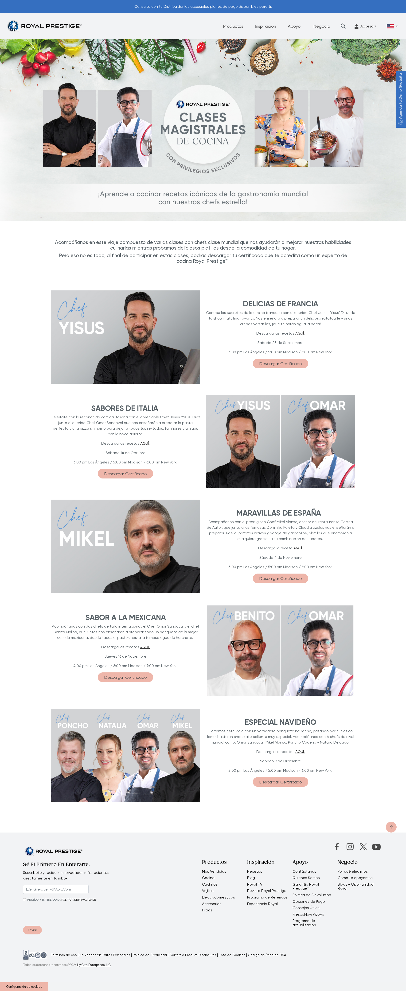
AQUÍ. (145, 647)
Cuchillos (210, 884)
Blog (251, 878)
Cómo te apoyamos (355, 878)
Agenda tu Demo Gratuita (400, 96)
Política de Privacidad (150, 955)
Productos (233, 26)
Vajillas (208, 891)
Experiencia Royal (262, 904)
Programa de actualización (304, 923)
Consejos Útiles (306, 908)
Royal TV (254, 884)
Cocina (208, 878)
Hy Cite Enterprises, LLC (94, 965)
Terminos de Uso (64, 955)
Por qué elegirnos (353, 871)
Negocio (321, 26)
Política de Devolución (312, 895)
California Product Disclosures (192, 955)
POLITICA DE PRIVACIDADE (78, 899)
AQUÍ (299, 333)
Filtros (207, 910)
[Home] (44, 26)
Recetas (254, 871)
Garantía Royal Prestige (306, 886)
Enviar (32, 930)
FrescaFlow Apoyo (308, 914)
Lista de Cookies (232, 955)
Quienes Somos (306, 878)
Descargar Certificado (280, 363)
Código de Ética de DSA (267, 955)
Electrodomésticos (218, 897)
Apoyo (294, 26)
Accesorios (211, 904)
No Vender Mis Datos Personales (104, 955)
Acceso (367, 26)
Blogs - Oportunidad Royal (356, 886)
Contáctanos (304, 871)
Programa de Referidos (267, 897)
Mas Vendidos (214, 871)
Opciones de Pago (309, 901)
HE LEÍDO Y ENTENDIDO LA (44, 899)
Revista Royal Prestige (266, 891)
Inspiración (265, 26)
